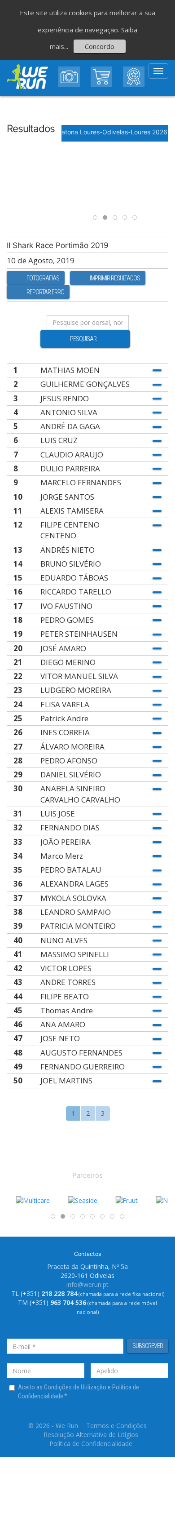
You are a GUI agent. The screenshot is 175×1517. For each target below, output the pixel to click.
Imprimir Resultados (115, 278)
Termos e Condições (116, 1425)
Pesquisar (83, 338)
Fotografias (42, 278)
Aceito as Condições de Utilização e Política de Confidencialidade (78, 1392)
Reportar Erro (45, 292)
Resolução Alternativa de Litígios (91, 1434)
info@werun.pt (87, 1284)
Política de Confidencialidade (90, 1443)
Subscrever (147, 1345)
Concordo (99, 46)
